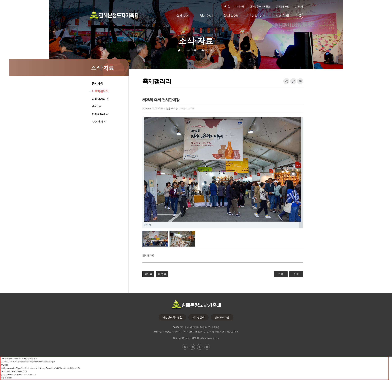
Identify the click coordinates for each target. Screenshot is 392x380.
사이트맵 (239, 6)
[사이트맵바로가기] (299, 15)
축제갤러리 (207, 50)
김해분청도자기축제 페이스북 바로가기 (199, 347)
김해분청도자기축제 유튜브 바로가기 (207, 347)
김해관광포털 (282, 6)
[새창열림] (300, 81)
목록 (280, 274)
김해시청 (299, 6)
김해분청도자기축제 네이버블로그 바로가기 (185, 347)
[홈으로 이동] (113, 16)
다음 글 (162, 274)
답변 (296, 274)
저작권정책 (198, 317)
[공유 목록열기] (286, 81)
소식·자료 (191, 50)
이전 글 (148, 274)
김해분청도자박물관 (260, 6)
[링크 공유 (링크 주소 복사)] (293, 81)
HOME (179, 50)
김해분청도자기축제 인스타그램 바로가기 (192, 347)
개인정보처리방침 (172, 317)
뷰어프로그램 (222, 317)
